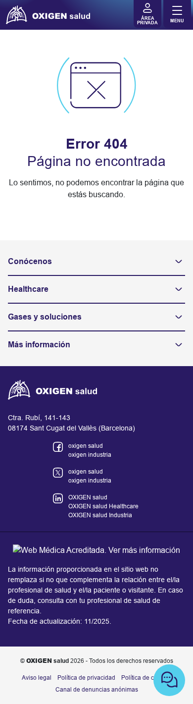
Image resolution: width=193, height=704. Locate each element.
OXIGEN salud (87, 497)
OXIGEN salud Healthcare (103, 506)
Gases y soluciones (45, 317)
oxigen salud (85, 445)
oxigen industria (89, 454)
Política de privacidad (86, 677)
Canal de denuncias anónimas (96, 689)
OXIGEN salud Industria (100, 515)
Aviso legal (36, 677)
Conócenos (30, 261)
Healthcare (28, 289)
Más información (39, 344)
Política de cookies (146, 677)
